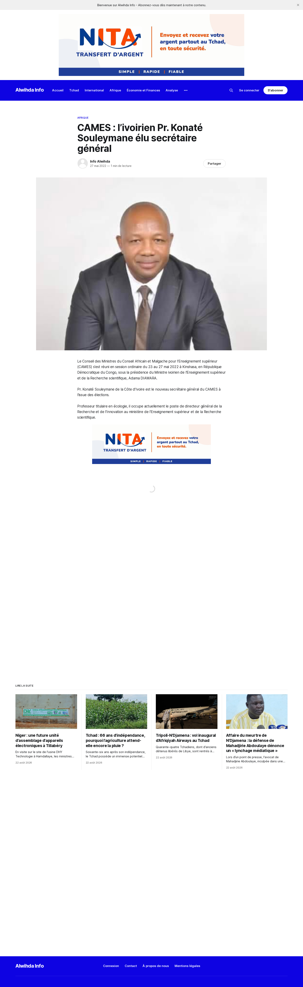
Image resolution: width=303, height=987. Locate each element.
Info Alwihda (100, 161)
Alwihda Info (29, 90)
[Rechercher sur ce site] (231, 90)
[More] (185, 90)
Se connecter (249, 90)
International (94, 90)
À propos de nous (156, 966)
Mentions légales (187, 966)
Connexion (111, 966)
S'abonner (275, 90)
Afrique (115, 90)
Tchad (74, 90)
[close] (298, 5)
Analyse (172, 90)
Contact (131, 966)
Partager (214, 163)
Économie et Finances (143, 90)
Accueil (57, 90)
